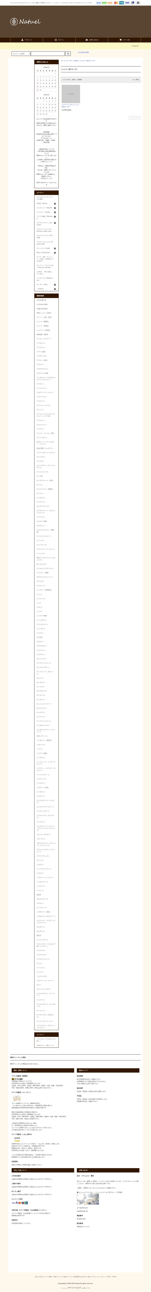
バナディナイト (42, 779)
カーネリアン (41, 498)
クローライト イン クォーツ (46, 549)
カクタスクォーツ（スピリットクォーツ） (46, 511)
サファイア (40, 581)
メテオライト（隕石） (44, 912)
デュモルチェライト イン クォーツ (46, 731)
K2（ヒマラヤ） (42, 564)
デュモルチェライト (43, 725)
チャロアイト (41, 712)
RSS (109, 1277)
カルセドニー (41, 525)
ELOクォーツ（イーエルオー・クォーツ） (45, 443)
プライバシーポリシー (99, 1277)
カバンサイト (41, 517)
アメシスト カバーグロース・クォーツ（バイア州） (46, 415)
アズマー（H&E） (42, 360)
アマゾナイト (41, 401)
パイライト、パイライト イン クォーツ (46, 769)
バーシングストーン (43, 774)
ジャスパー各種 (42, 616)
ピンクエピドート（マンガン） (45, 801)
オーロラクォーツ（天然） (45, 480)
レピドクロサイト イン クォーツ (46, 994)
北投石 (39, 895)
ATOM (114, 1277)
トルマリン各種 (42, 753)
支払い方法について (41, 1277)
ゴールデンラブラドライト (45, 568)
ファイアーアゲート (43, 811)
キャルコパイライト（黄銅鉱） (45, 531)
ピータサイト (41, 792)
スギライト (40, 641)
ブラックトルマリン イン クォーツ (46, 851)
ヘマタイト (40, 873)
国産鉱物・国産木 (42, 334)
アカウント (28, 40)
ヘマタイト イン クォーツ (45, 877)
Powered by (64, 1288)
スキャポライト (42, 646)
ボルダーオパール (42, 899)
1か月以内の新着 (83, 52)
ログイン (61, 40)
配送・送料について (55, 1277)
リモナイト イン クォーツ (45, 980)
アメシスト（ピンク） (44, 405)
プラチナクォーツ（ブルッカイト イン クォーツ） (46, 844)
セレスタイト (41, 682)
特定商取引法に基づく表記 (82, 1277)
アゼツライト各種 (42, 373)
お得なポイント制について (45, 1045)
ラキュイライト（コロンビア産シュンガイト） (46, 945)
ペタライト (40, 864)
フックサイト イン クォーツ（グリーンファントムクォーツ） (46, 828)
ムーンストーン (42, 907)
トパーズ (39, 749)
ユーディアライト (42, 940)
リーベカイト (41, 968)
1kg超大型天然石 (42, 309)
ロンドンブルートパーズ (45, 1021)
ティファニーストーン (44, 721)
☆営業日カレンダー (46, 161)
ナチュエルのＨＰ (100, 1192)
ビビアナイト (41, 796)
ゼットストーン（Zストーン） (45, 673)
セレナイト (40, 678)
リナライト (40, 972)
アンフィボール (42, 437)
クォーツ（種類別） (43, 321)
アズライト (40, 364)
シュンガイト (41, 628)
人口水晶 (39, 637)
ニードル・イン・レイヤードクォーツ (46, 763)
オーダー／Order (72, 60)
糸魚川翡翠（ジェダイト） (45, 448)
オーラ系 (39, 476)
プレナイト (40, 860)
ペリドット (40, 890)
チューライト (41, 717)
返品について (67, 1277)
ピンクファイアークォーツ (45, 807)
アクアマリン (41, 347)
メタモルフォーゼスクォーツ (46, 916)
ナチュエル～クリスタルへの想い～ (46, 1040)
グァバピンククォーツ (44, 536)
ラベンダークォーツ (43, 959)
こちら (50, 138)
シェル (39, 603)
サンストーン (41, 585)
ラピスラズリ (41, 950)
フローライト (41, 839)
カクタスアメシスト (43, 506)
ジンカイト (40, 633)
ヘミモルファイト (42, 882)
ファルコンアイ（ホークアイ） (45, 816)
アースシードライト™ (44, 339)
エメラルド (40, 461)
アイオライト (41, 343)
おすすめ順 (66, 79)
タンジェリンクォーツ (44, 704)
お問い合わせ (93, 40)
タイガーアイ (41, 695)
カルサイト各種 (42, 521)
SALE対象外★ (41, 300)
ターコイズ (40, 687)
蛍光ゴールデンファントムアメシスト (46, 559)
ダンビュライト (42, 708)
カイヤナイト (41, 502)
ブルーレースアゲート (44, 834)
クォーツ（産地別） (43, 326)
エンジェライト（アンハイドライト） (46, 466)
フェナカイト (41, 822)
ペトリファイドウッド (44, 869)
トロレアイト (41, 744)
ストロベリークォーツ (44, 663)
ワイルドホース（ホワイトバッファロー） (46, 1026)
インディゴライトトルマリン (46, 452)
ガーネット (40, 493)
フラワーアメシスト (43, 856)
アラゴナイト (41, 420)
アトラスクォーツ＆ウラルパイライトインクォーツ (46, 378)
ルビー (39, 985)
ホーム (63, 60)
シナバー (39, 611)
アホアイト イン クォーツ (45, 392)
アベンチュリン (42, 388)
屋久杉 (39, 935)
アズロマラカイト (42, 369)
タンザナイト (41, 699)
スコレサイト (41, 650)
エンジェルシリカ (42, 472)
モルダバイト (41, 931)
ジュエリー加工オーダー (87, 60)
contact (100, 1188)
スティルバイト (42, 659)
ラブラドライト (42, 955)
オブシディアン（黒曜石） (45, 489)
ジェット (39, 594)
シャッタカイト (42, 620)
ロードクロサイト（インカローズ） (46, 1005)
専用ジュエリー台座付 (44, 313)
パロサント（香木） (43, 787)
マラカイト (40, 903)
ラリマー (39, 963)
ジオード (39, 607)
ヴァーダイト (41, 457)
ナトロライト (41, 757)
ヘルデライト (41, 886)
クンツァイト (41, 553)
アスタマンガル (42, 356)
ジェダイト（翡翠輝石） (45, 590)
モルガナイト (41, 927)
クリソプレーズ (42, 545)
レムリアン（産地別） (44, 330)
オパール (39, 485)
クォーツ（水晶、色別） (45, 317)
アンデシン (40, 429)
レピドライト (41, 1000)
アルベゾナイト (42, 425)
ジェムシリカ (41, 598)
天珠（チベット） (42, 736)
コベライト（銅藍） (43, 573)
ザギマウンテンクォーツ (45, 577)
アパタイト (40, 384)
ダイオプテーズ (42, 691)
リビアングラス (42, 976)
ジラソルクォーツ (42, 624)
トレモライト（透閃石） (45, 740)
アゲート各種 (41, 352)
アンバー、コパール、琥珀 (45, 433)
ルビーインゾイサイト (44, 989)
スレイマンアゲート (43, 667)
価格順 (74, 79)
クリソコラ (40, 540)
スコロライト (41, 654)
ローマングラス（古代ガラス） (45, 1016)
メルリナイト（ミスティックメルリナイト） (46, 921)
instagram (135, 46)
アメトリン (40, 410)
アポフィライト (42, 397)
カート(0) (126, 40)
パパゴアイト (41, 783)
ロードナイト (41, 1010)
